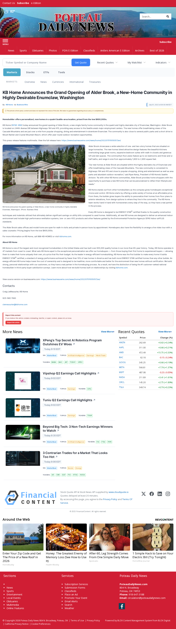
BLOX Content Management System (134, 620)
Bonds (70, 468)
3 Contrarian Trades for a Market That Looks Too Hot (75, 455)
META (121, 367)
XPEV (80, 362)
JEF (66, 362)
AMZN (122, 342)
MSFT (121, 372)
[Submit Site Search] (167, 16)
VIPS (89, 389)
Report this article (13, 322)
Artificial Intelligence (76, 355)
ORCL (121, 382)
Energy (78, 468)
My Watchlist (135, 62)
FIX (98, 442)
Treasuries (95, 81)
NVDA (82, 475)
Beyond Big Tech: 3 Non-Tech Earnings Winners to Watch (78, 428)
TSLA (121, 387)
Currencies (58, 81)
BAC (60, 362)
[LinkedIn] (159, 497)
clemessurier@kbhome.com (15, 304)
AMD (121, 352)
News (43, 81)
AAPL (121, 347)
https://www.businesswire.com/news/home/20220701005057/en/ (91, 140)
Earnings (90, 355)
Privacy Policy (110, 499)
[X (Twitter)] (143, 497)
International (76, 81)
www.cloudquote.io (119, 492)
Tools (61, 72)
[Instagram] (167, 497)
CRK (58, 475)
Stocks (30, 72)
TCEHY (73, 362)
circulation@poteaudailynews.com (147, 598)
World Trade (101, 355)
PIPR (109, 442)
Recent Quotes (105, 62)
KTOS (75, 475)
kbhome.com (65, 236)
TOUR (89, 415)
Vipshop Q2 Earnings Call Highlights (71, 373)
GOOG (122, 362)
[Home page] (88, 15)
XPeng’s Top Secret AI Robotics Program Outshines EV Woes (72, 342)
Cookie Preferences (41, 623)
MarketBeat (51, 355)
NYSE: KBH (17, 125)
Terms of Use (77, 620)
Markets (12, 72)
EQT (63, 475)
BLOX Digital (164, 620)
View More (107, 331)
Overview (30, 81)
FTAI (103, 442)
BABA (54, 362)
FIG (69, 475)
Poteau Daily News (30, 620)
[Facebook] (151, 497)
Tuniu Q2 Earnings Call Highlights (69, 400)
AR (53, 475)
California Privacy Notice (17, 623)
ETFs (46, 72)
